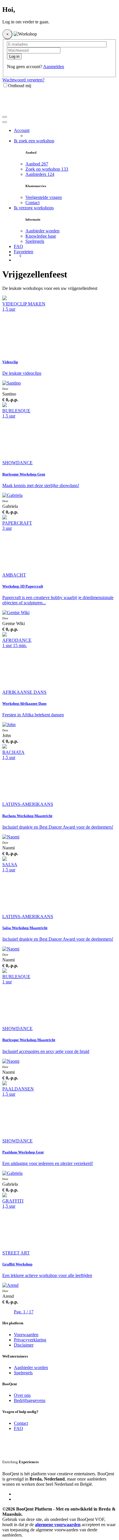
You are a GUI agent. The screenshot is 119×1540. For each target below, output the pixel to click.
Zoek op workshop (46, 169)
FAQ (18, 246)
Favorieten (23, 251)
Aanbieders (39, 174)
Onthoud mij (19, 85)
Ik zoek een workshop (34, 140)
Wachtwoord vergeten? (23, 79)
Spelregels (34, 241)
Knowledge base (40, 236)
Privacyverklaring (30, 1339)
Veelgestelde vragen (43, 197)
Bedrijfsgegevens (29, 1400)
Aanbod (36, 163)
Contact (32, 202)
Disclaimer (24, 1345)
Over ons (22, 1395)
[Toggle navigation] (4, 117)
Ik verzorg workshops (34, 207)
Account (21, 130)
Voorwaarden (26, 1334)
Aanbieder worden (42, 230)
